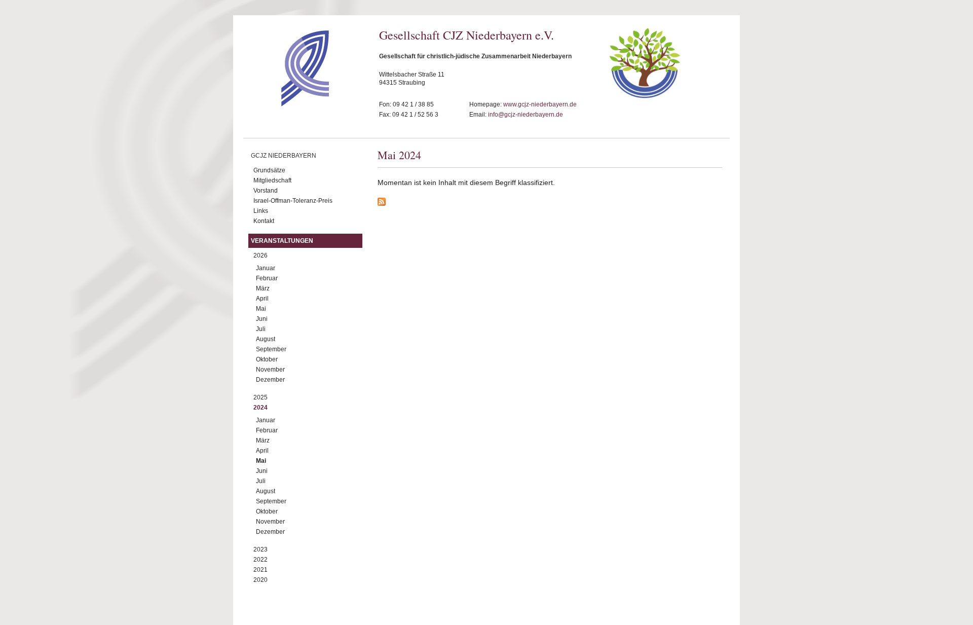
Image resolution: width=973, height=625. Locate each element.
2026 (260, 255)
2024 (260, 407)
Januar (265, 268)
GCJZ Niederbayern (283, 155)
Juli (261, 329)
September (271, 349)
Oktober (267, 359)
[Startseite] (287, 104)
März (263, 288)
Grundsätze (269, 170)
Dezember (270, 379)
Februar (267, 278)
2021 (260, 569)
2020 (260, 579)
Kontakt (263, 221)
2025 (260, 397)
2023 (260, 549)
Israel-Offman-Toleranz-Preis (292, 200)
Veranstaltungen (282, 240)
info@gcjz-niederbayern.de (525, 114)
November (270, 369)
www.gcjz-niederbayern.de (540, 104)
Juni (262, 318)
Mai (261, 308)
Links (260, 210)
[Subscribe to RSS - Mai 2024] (550, 203)
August (265, 339)
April (262, 298)
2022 (260, 559)
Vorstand (265, 190)
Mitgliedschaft (272, 180)
